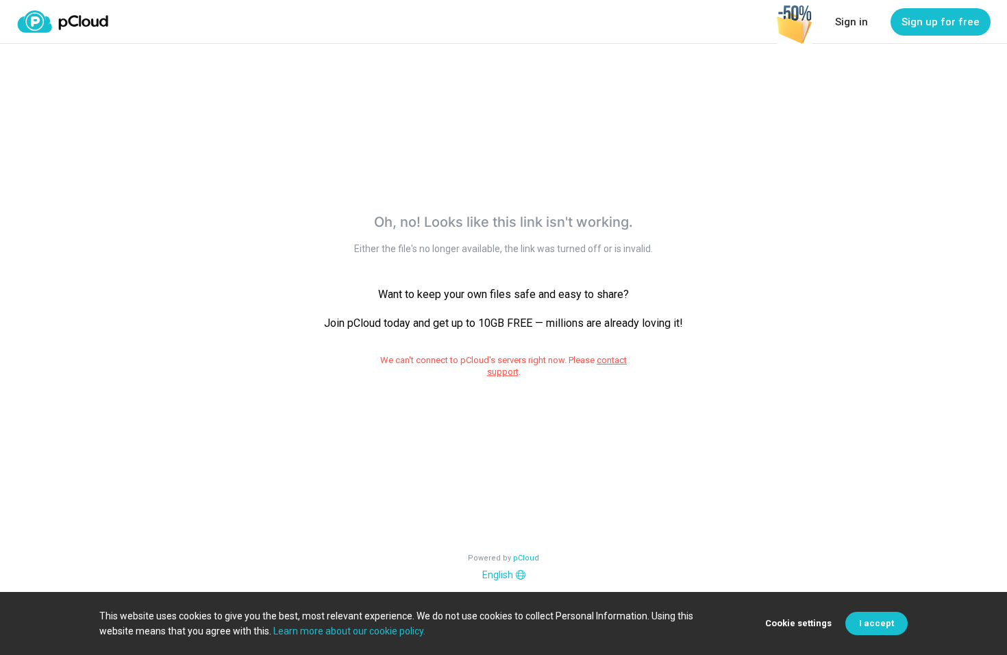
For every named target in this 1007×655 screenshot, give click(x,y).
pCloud (526, 558)
